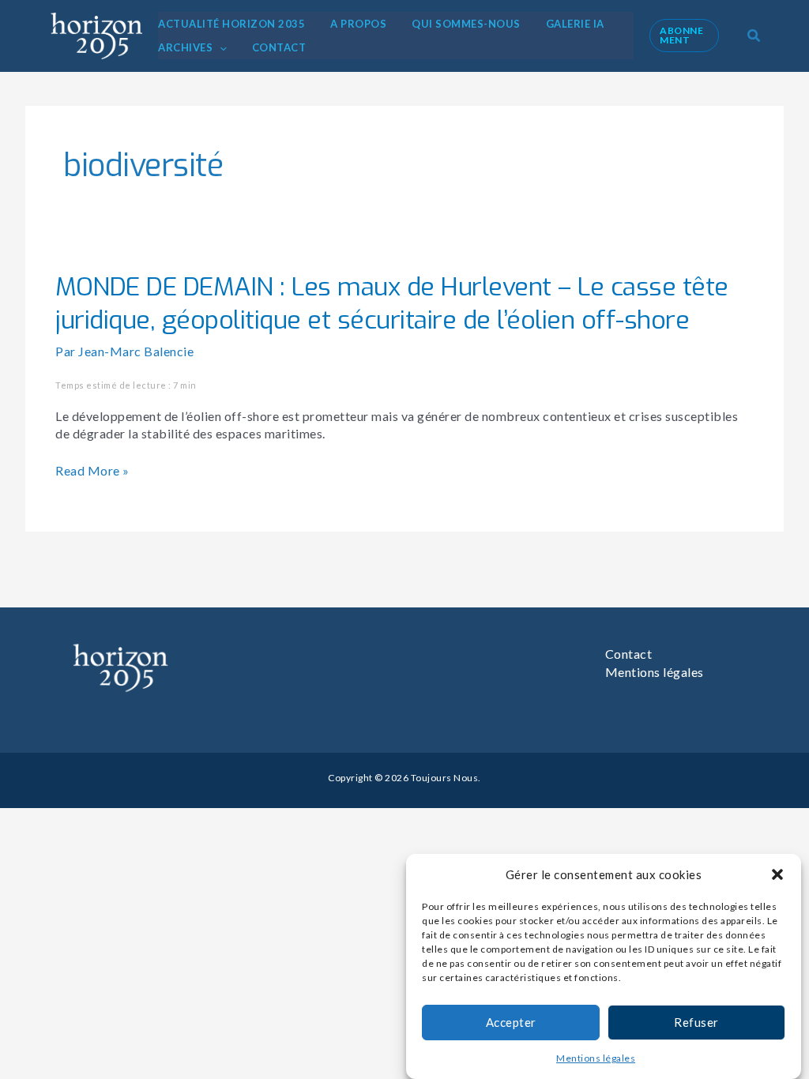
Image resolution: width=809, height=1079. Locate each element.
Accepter (511, 1022)
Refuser (696, 1022)
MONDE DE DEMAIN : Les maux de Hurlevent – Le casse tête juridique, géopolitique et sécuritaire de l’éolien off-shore (391, 303)
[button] (777, 874)
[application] (220, 47)
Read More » (92, 470)
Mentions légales (595, 1058)
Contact (629, 653)
